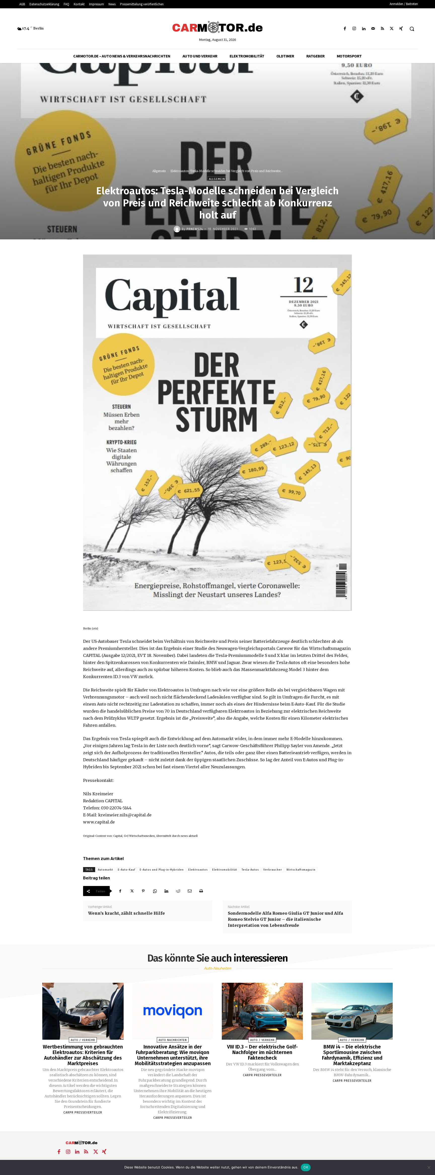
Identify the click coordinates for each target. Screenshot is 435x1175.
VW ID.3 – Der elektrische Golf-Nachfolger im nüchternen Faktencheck (262, 1052)
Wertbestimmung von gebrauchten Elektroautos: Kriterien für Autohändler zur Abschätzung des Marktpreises (83, 1055)
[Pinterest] (143, 891)
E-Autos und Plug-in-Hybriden (162, 869)
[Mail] (373, 28)
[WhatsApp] (155, 891)
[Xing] (401, 28)
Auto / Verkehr (83, 1040)
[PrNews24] (178, 229)
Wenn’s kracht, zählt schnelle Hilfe (126, 913)
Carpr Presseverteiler (82, 1112)
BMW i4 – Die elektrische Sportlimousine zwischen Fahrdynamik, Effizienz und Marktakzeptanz (352, 1055)
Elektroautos (198, 869)
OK (305, 1167)
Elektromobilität (224, 869)
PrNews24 (195, 229)
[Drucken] (201, 891)
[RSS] (382, 28)
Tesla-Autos (250, 869)
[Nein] (428, 1167)
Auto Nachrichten (173, 1040)
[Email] (190, 891)
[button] (412, 29)
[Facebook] (345, 28)
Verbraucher (272, 869)
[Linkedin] (363, 28)
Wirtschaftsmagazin (300, 869)
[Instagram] (354, 28)
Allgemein (159, 171)
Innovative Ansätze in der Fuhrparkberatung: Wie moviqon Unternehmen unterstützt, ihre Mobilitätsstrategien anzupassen (173, 1055)
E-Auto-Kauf (126, 869)
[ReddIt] (178, 891)
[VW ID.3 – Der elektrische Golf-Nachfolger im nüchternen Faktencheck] (262, 1011)
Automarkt (105, 869)
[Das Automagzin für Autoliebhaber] (217, 27)
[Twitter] (391, 28)
